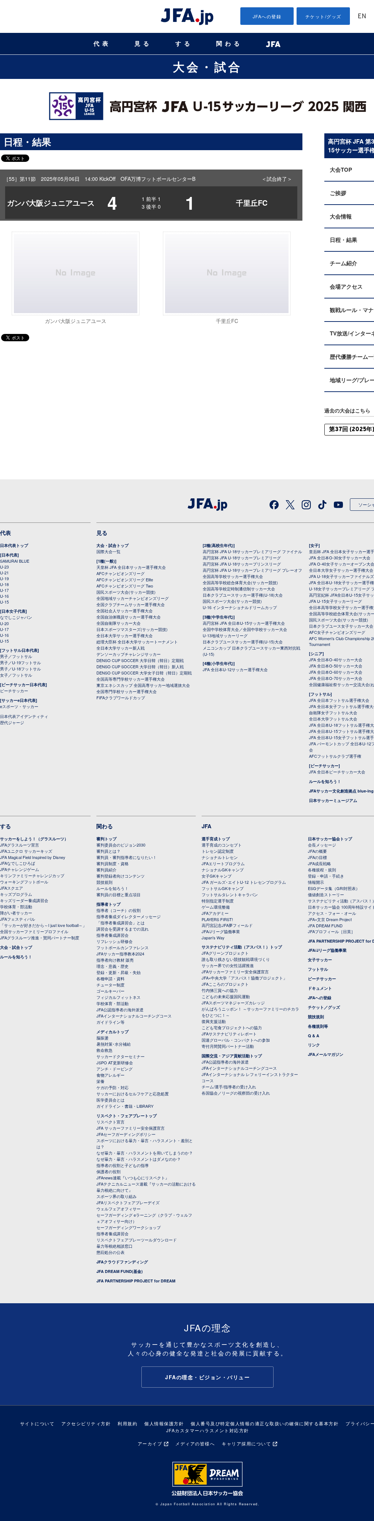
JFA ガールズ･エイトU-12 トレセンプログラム (244, 882)
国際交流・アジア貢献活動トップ (232, 1055)
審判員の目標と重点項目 (118, 894)
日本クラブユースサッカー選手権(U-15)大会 (243, 641)
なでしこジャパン (16, 617)
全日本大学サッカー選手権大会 (124, 635)
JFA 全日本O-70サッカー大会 (335, 678)
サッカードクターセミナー (120, 1056)
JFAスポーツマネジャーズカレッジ (233, 1002)
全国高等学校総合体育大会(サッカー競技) (240, 582)
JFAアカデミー (215, 913)
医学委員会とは (110, 1100)
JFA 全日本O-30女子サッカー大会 (339, 557)
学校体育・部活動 (16, 906)
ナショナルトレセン (220, 857)
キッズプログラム (16, 894)
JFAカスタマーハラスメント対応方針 (207, 1430)
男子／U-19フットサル (20, 662)
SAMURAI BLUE (14, 561)
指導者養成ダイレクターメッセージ (128, 916)
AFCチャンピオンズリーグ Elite (124, 579)
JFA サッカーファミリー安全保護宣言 (130, 1128)
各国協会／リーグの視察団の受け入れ (236, 1093)
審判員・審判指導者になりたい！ (126, 857)
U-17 (4, 590)
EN (362, 16)
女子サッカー (320, 959)
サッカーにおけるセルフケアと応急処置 (132, 1093)
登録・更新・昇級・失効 (118, 972)
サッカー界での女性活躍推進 (228, 965)
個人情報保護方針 (164, 1423)
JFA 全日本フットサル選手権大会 (339, 700)
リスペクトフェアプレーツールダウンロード (136, 1240)
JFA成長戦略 (319, 863)
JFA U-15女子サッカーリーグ (335, 601)
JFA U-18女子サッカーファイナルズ (341, 576)
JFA (206, 826)
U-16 (4, 596)
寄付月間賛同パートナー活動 (228, 1046)
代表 (102, 44)
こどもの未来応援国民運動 (226, 996)
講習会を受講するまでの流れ (122, 929)
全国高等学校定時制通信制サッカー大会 (239, 589)
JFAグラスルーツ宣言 (19, 845)
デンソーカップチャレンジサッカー (128, 654)
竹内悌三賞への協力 (220, 990)
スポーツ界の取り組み (116, 1196)
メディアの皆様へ (195, 1443)
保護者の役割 (108, 1171)
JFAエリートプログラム (223, 863)
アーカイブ (150, 1443)
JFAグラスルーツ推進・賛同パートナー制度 (39, 937)
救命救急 (104, 1050)
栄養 (100, 1081)
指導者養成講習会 (112, 935)
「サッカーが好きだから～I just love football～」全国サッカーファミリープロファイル (43, 928)
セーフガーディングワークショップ (128, 1227)
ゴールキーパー (110, 991)
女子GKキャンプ (217, 876)
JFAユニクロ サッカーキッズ (26, 851)
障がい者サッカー (16, 913)
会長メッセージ (322, 845)
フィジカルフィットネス (118, 997)
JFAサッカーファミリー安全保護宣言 (235, 971)
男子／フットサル (16, 656)
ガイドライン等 (110, 1022)
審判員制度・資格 (112, 863)
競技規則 (104, 882)
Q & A (313, 1035)
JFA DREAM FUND (325, 925)
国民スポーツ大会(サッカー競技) (126, 592)
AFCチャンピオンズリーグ (120, 573)
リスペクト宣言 (110, 1122)
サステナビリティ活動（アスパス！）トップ (242, 947)
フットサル (318, 969)
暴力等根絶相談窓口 (114, 1246)
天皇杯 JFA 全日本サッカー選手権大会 (131, 567)
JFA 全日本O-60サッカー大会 (335, 672)
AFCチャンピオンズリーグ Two (124, 586)
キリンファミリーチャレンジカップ (32, 875)
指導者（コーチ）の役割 (118, 910)
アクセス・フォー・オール (332, 913)
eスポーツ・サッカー (19, 706)
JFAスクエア (11, 888)
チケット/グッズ (323, 16)
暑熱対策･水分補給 (113, 1044)
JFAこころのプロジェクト (225, 984)
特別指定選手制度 (218, 901)
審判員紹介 (106, 869)
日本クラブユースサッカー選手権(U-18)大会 (243, 595)
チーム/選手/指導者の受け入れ (229, 1087)
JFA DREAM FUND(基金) (119, 1271)
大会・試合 (207, 66)
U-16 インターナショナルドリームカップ (240, 607)
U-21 (4, 572)
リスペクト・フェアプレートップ (126, 1115)
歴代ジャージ (12, 722)
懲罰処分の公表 (110, 1252)
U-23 (4, 567)
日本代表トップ (14, 545)
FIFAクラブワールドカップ (120, 697)
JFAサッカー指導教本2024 (120, 954)
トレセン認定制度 (218, 851)
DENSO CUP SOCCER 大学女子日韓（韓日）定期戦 (144, 673)
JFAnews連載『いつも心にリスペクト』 (132, 1177)
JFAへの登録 (267, 16)
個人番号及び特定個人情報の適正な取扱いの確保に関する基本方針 (265, 1423)
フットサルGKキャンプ (223, 888)
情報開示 (316, 882)
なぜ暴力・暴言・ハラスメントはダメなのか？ (138, 1159)
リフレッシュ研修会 (114, 941)
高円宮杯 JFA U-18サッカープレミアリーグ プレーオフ (252, 570)
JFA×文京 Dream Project (330, 919)
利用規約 (127, 1423)
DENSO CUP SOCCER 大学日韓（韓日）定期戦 (140, 660)
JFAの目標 (317, 857)
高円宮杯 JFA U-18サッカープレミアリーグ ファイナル (252, 551)
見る (143, 44)
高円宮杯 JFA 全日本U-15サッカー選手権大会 (244, 623)
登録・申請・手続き (326, 876)
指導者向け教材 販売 (115, 960)
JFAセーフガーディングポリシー (126, 1134)
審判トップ (106, 838)
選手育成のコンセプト (222, 845)
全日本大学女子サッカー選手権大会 (341, 570)
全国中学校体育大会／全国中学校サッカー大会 (245, 629)
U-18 (4, 584)
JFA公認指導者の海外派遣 (120, 1009)
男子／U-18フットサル (20, 669)
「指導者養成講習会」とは (120, 922)
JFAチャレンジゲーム (19, 869)
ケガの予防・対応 (112, 1087)
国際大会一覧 (108, 551)
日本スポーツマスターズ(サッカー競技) (132, 629)
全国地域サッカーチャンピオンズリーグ (132, 598)
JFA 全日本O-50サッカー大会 (335, 666)
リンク (314, 1044)
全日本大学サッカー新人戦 (120, 648)
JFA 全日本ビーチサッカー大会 (337, 772)
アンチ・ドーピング (114, 1069)
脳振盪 (102, 1038)
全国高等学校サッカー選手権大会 (233, 576)
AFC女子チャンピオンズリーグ (337, 632)
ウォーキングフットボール (24, 882)
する (184, 44)
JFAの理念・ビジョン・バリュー (207, 1377)
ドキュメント (320, 988)
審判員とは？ (108, 851)
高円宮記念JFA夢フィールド (227, 925)
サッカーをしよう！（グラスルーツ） (34, 838)
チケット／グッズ (324, 1007)
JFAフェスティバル (17, 919)
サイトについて (37, 1423)
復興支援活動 (214, 1021)
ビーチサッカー (14, 690)
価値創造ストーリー (326, 894)
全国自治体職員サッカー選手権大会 (128, 617)
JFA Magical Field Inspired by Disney (32, 857)
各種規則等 (318, 1026)
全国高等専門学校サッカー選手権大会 (130, 679)
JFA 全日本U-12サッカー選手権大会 (235, 669)
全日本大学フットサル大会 (333, 719)
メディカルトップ (112, 1031)
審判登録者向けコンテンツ (120, 876)
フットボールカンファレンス (122, 947)
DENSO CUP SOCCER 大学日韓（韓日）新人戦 (140, 666)
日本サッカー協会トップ (330, 838)
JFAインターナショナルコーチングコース (134, 1016)
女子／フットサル (16, 675)
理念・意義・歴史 (112, 966)
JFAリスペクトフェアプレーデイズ (128, 1202)
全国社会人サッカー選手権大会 (124, 610)
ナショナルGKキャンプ (223, 869)
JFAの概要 (317, 851)
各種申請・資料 (110, 978)
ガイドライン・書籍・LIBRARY (124, 1106)
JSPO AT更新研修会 (114, 1062)
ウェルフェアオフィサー (118, 1209)
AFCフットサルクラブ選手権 (335, 756)
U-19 (4, 578)
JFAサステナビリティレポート (229, 1034)
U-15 (4, 602)
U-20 (4, 623)
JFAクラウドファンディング (122, 1262)
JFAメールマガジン (325, 1054)
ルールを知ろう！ (325, 781)
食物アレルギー (110, 1075)
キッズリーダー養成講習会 (24, 900)
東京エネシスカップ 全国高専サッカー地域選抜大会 (143, 685)
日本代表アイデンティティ (24, 716)
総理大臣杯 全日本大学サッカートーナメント (137, 641)
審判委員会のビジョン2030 (120, 845)
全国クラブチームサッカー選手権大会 (130, 604)
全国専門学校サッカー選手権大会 (126, 691)
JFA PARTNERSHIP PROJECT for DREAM (135, 1281)
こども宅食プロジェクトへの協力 (232, 1027)
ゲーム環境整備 (216, 907)
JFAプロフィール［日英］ (331, 931)
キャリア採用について (246, 1443)
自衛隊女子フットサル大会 (333, 712)
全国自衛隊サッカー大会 (118, 623)
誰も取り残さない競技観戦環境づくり (236, 959)
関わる (229, 44)
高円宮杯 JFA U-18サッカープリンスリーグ (242, 564)
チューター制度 (110, 985)
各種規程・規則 (322, 869)
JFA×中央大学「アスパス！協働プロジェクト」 (244, 978)
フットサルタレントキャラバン (230, 894)
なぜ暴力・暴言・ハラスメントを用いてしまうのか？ (144, 1153)
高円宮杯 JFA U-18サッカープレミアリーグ (242, 557)
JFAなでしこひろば (17, 863)
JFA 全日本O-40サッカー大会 (335, 659)
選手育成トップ (216, 838)
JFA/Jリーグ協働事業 (221, 931)
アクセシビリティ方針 (86, 1423)
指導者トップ (108, 904)
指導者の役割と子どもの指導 (122, 1165)
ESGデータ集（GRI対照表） (334, 888)
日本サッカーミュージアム (333, 800)
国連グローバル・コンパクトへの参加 (236, 1040)
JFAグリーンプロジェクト (225, 953)
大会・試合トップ (112, 545)
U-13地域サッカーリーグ (225, 635)
